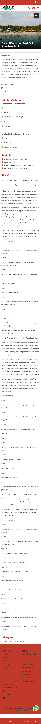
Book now (30, 721)
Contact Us (6, 657)
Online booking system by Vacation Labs (18, 708)
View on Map (18, 641)
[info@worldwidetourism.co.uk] (33, 8)
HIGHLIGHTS (13, 51)
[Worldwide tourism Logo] (8, 8)
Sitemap (5, 668)
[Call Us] (29, 8)
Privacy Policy (7, 664)
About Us (5, 654)
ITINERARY (24, 51)
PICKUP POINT (35, 51)
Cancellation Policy (8, 661)
